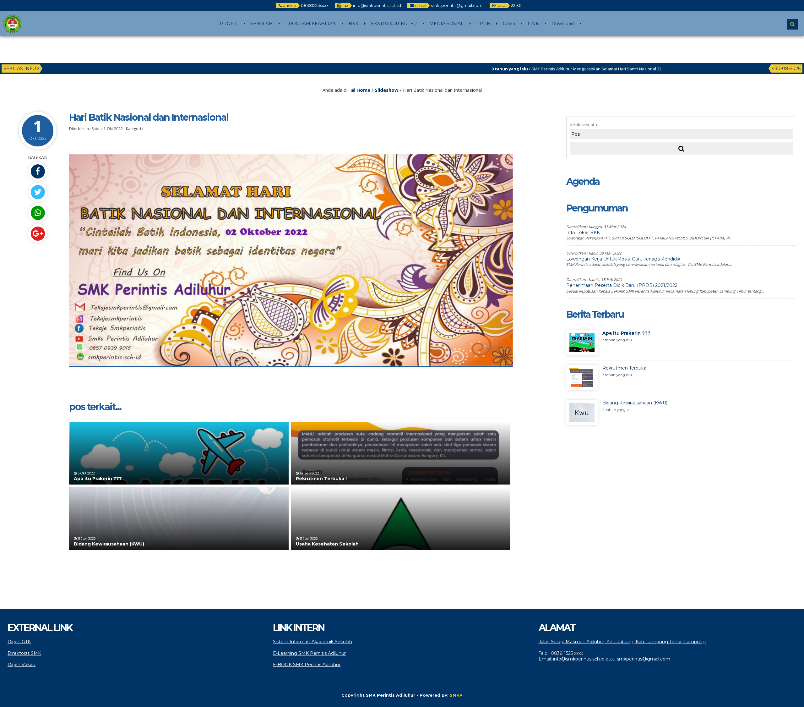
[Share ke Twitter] (37, 192)
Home (362, 90)
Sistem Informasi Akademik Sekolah (312, 641)
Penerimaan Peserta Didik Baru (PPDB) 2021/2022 (621, 285)
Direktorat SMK (24, 653)
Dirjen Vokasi (21, 664)
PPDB (483, 23)
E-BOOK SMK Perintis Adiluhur (306, 664)
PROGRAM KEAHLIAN (310, 23)
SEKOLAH (261, 23)
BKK (353, 23)
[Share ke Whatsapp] (37, 212)
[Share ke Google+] (37, 233)
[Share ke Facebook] (37, 171)
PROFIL (229, 23)
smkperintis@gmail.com (643, 659)
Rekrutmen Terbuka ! (321, 478)
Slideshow (387, 90)
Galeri (509, 23)
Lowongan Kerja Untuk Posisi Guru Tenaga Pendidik (623, 259)
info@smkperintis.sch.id (579, 659)
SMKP (456, 695)
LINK (533, 23)
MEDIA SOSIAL (446, 23)
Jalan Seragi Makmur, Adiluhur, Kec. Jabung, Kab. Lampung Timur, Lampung (622, 641)
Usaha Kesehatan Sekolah (327, 544)
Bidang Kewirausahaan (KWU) (109, 544)
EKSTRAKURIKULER (394, 23)
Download (562, 23)
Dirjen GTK (19, 641)
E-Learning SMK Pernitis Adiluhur (309, 653)
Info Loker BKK (583, 232)
